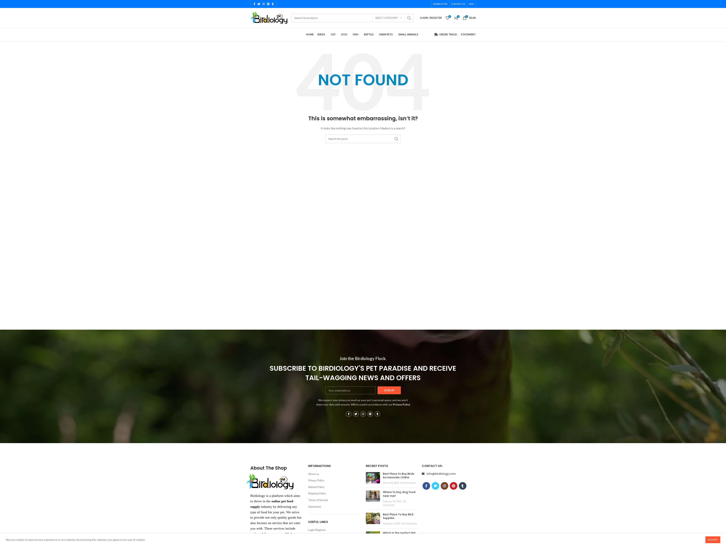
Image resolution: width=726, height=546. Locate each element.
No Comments (408, 483)
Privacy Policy (316, 480)
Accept (713, 539)
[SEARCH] (409, 18)
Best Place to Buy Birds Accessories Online (398, 475)
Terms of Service (318, 500)
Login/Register (317, 529)
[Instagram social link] (263, 4)
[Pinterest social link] (268, 4)
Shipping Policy (317, 493)
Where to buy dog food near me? (399, 494)
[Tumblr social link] (273, 4)
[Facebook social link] (254, 4)
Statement (314, 506)
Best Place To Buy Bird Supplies (398, 516)
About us (313, 473)
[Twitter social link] (258, 4)
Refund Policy (316, 487)
